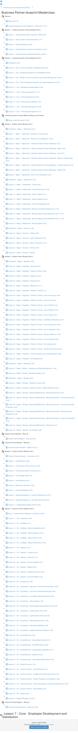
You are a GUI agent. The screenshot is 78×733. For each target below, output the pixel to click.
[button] (1, 2)
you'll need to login (47, 724)
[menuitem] (1, 5)
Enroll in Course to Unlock (39, 727)
